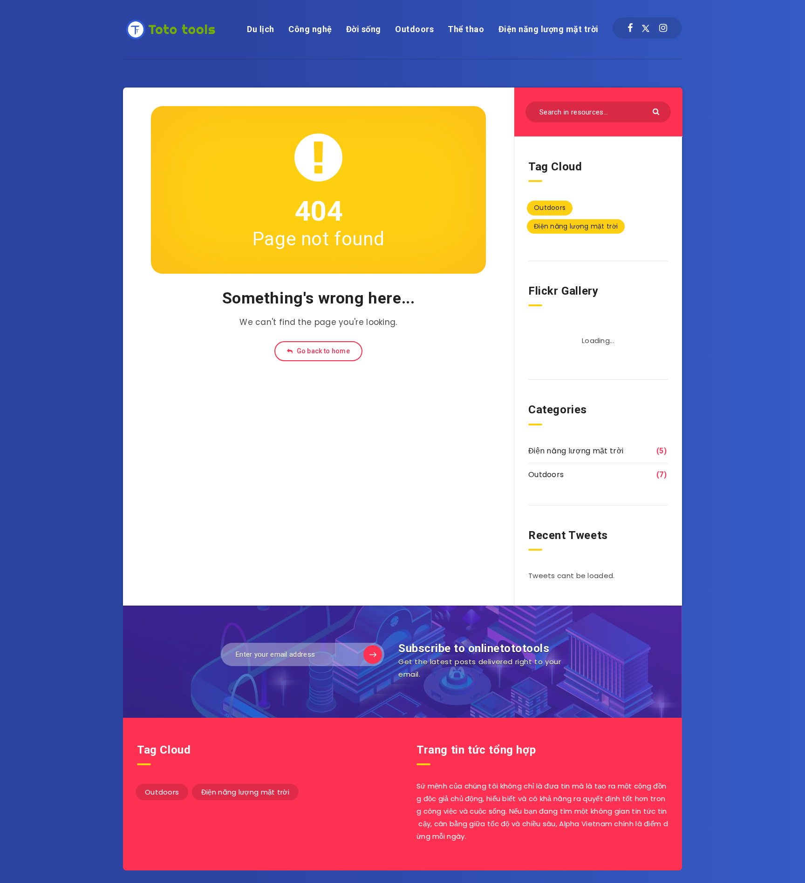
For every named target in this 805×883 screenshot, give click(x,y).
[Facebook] (630, 28)
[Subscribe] (372, 654)
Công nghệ (310, 29)
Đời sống (363, 29)
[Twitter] (645, 28)
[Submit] (657, 111)
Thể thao (466, 29)
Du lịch (260, 29)
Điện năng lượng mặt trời (548, 29)
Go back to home (322, 351)
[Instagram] (663, 28)
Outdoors (414, 29)
